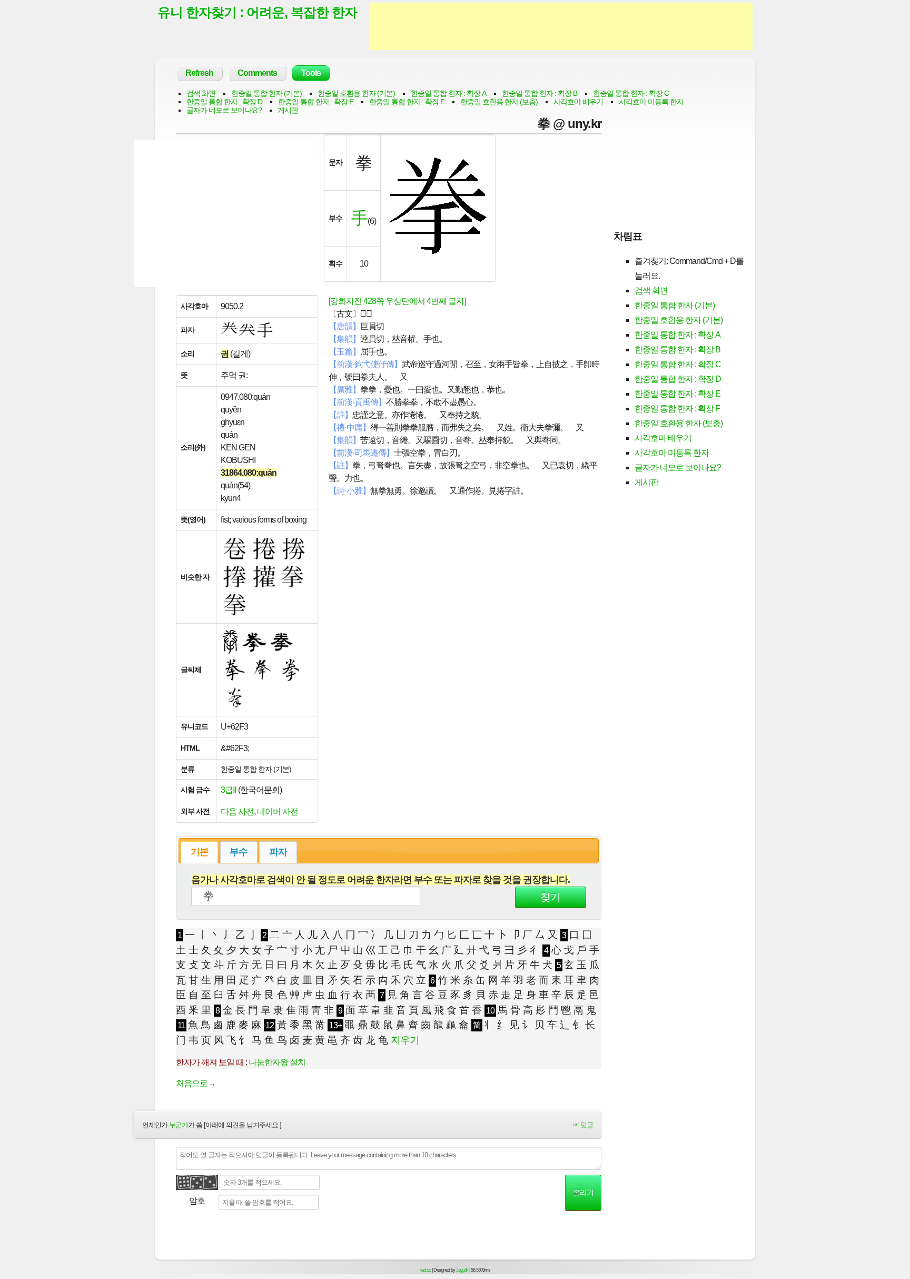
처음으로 (195, 1083)
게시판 (288, 110)
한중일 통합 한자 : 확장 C (631, 93)
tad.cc (425, 1270)
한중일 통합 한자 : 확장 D (224, 101)
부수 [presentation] (239, 852)
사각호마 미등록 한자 (651, 101)
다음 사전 (237, 811)
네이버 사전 (277, 811)
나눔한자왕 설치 (277, 1062)
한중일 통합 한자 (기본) (266, 93)
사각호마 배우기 (578, 101)
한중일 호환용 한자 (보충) (499, 101)
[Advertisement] (561, 26)
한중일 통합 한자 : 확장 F (406, 101)
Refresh (199, 72)
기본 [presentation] (200, 852)
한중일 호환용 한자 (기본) (356, 93)
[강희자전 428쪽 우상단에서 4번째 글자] (397, 301)
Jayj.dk (462, 1270)
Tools (311, 72)
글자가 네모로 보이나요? (224, 110)
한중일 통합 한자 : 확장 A (448, 93)
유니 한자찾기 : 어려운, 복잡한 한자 (257, 12)
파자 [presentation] (278, 852)
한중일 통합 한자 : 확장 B (539, 93)
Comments (257, 72)
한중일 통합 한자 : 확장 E (315, 101)
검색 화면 (200, 93)
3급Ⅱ (228, 789)
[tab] (199, 852)
